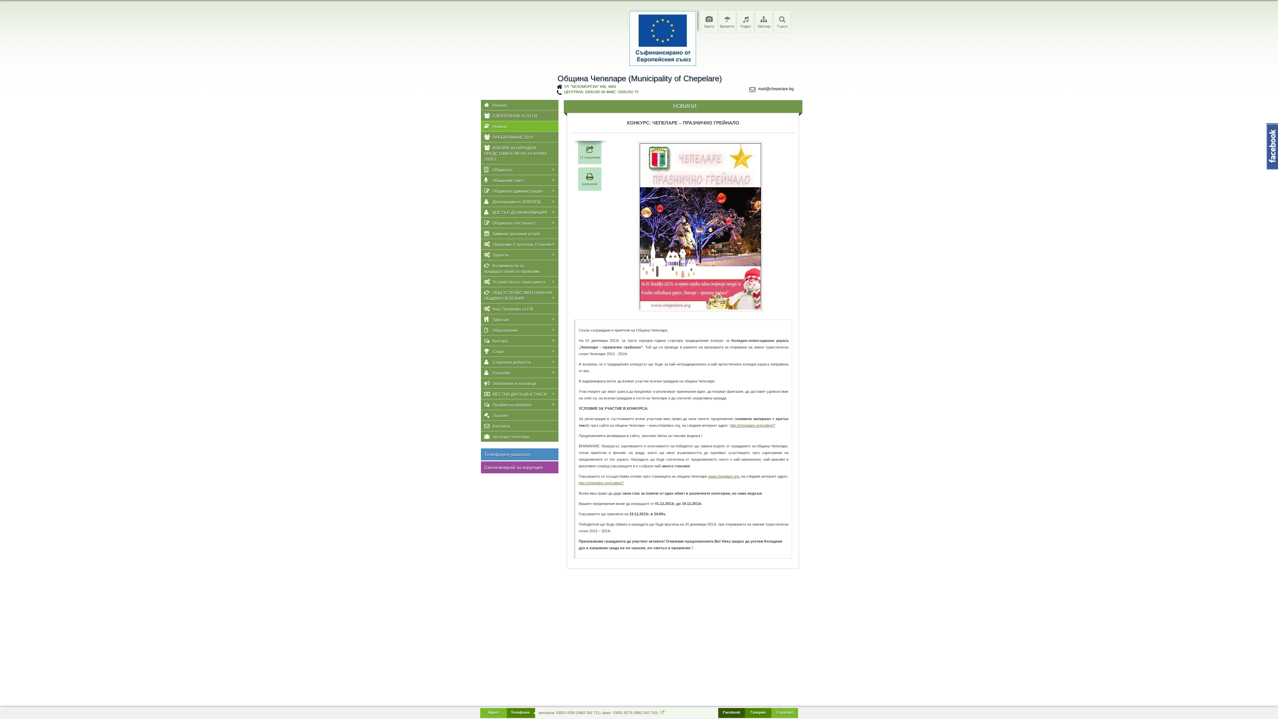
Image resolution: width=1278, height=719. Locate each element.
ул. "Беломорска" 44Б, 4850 (590, 87)
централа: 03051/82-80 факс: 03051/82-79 (601, 92)
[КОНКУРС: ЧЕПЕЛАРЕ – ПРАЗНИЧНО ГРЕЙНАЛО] (700, 226)
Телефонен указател (507, 454)
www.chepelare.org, (724, 476)
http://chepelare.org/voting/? (752, 425)
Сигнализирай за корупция (513, 467)
